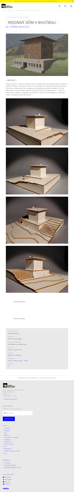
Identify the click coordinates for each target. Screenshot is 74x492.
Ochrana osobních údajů (13, 467)
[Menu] (71, 6)
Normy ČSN (8, 442)
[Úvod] (9, 385)
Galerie (10, 10)
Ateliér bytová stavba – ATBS (18, 361)
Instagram (8, 479)
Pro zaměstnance (10, 465)
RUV (6, 446)
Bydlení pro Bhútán (15, 355)
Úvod (5, 10)
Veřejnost (42, 420)
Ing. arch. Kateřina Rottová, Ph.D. (46, 378)
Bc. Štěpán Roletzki (17, 26)
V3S (6, 453)
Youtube (7, 481)
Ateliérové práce (20, 10)
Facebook (7, 477)
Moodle (7, 435)
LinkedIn (7, 484)
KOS (6, 433)
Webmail (7, 430)
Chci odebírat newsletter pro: (14, 418)
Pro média (8, 463)
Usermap (7, 439)
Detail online (9, 444)
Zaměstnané (21, 420)
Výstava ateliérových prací (18, 17)
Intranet (7, 428)
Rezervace (8, 448)
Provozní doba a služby (12, 451)
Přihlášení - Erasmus (12, 437)
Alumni (32, 420)
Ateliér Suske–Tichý (15, 350)
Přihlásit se (9, 419)
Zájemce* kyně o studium (59, 420)
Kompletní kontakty (11, 399)
